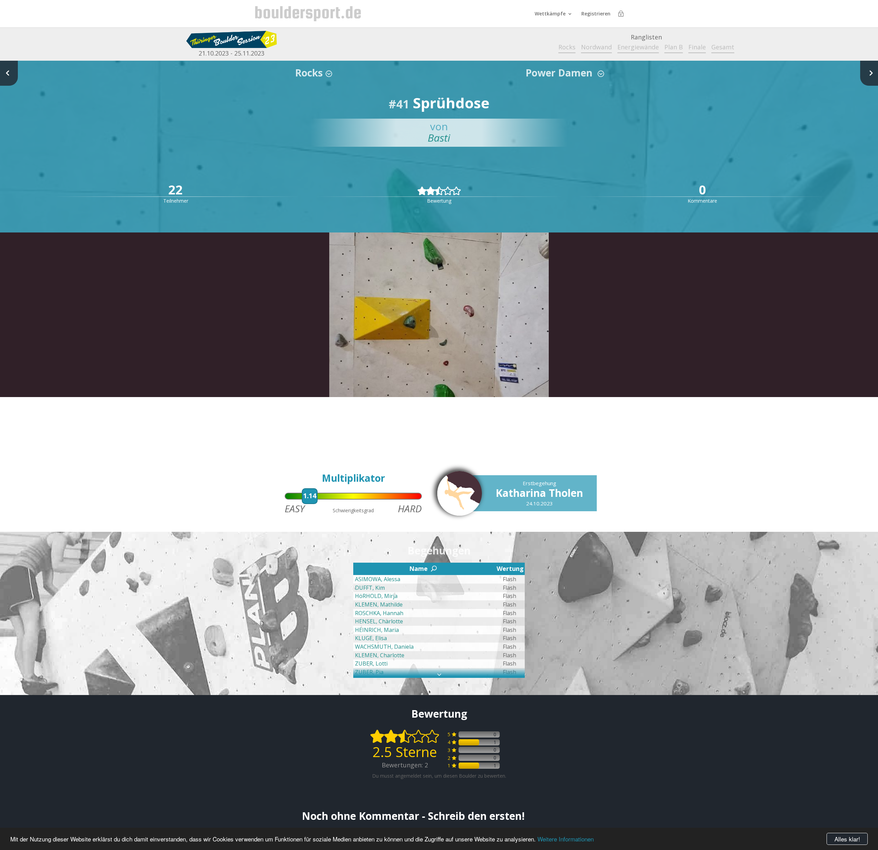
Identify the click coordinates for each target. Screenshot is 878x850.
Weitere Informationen (565, 839)
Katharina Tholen (539, 493)
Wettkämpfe (550, 14)
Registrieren (595, 14)
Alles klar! (847, 839)
